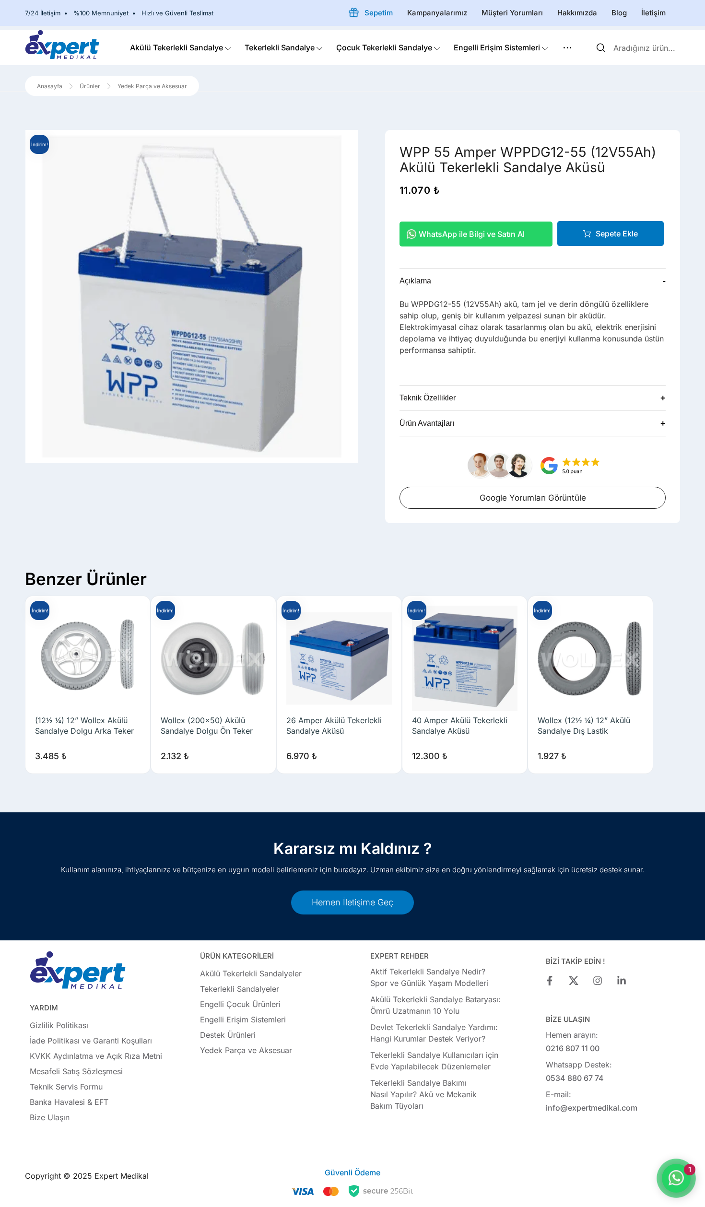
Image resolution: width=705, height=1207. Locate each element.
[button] (567, 47)
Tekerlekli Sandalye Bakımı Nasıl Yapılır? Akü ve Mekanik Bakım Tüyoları (423, 1094)
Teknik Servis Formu (66, 1086)
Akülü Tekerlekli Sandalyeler (251, 973)
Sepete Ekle (617, 233)
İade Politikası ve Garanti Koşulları (91, 1040)
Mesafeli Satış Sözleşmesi (76, 1071)
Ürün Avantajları (533, 423)
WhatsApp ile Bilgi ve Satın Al (472, 234)
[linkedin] (621, 980)
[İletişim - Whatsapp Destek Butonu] (676, 1178)
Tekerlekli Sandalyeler (239, 989)
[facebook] (549, 980)
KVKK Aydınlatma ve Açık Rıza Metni (96, 1056)
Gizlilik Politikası (59, 1025)
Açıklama (533, 281)
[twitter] (573, 980)
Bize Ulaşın (50, 1117)
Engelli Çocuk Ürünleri (240, 1004)
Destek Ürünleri (228, 1035)
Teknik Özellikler (533, 398)
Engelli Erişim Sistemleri (243, 1019)
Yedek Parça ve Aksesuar (246, 1050)
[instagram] (597, 980)
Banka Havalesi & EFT (69, 1102)
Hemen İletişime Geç (352, 902)
